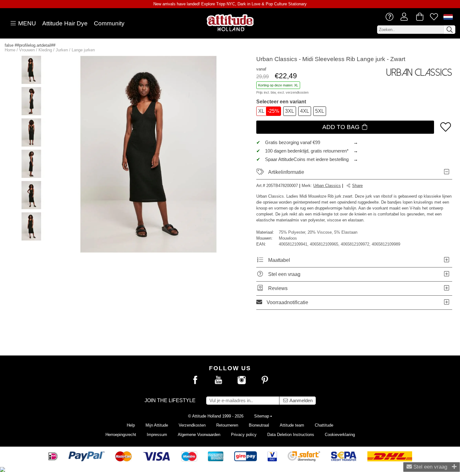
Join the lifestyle (170, 400)
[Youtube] (218, 380)
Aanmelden (301, 400)
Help (131, 425)
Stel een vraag (429, 467)
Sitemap (261, 416)
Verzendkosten (192, 425)
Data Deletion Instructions (290, 434)
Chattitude (324, 425)
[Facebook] (195, 380)
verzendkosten (297, 92)
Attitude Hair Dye (65, 23)
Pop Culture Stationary (286, 4)
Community (109, 23)
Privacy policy (244, 434)
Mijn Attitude (157, 425)
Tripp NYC (225, 4)
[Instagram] (242, 380)
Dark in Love (249, 4)
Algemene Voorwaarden (199, 434)
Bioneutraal (259, 425)
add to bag (341, 127)
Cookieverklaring (340, 434)
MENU (26, 23)
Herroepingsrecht (120, 434)
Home (10, 50)
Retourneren (227, 425)
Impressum (157, 434)
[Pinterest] (265, 380)
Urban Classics (327, 185)
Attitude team (292, 425)
